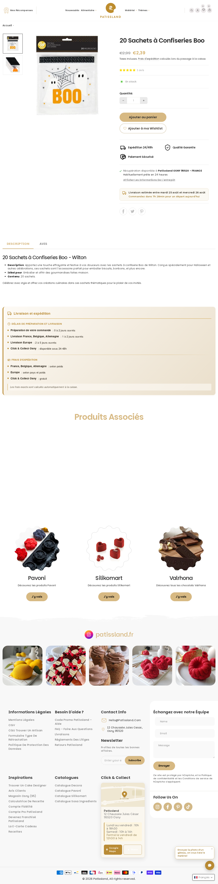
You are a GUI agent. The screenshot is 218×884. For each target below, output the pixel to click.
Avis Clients (17, 791)
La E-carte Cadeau (23, 826)
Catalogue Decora (68, 785)
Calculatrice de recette (26, 801)
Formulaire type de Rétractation (23, 738)
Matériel (130, 10)
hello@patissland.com (125, 720)
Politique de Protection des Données (29, 747)
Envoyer (164, 766)
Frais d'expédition (148, 58)
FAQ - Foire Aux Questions (73, 729)
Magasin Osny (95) (22, 796)
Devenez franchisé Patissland (22, 819)
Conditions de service (195, 778)
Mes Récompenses (21, 10)
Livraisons (62, 734)
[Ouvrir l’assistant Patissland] (209, 865)
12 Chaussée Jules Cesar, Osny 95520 (124, 729)
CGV (12, 725)
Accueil (7, 25)
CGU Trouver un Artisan (25, 730)
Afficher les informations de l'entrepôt (149, 180)
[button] (127, 70)
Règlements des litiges (72, 740)
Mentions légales (21, 720)
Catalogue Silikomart (71, 796)
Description (18, 244)
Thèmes (142, 10)
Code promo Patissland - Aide (73, 722)
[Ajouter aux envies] (9, 432)
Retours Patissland (68, 745)
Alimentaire (87, 10)
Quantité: (126, 93)
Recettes (15, 832)
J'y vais (37, 597)
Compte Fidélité (21, 807)
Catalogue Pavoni (68, 791)
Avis (43, 244)
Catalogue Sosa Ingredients (76, 801)
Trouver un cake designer (27, 785)
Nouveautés (72, 10)
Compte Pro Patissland (25, 812)
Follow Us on (165, 797)
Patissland (100, 879)
